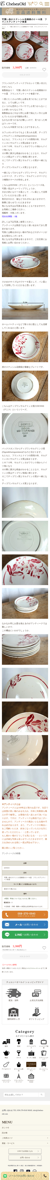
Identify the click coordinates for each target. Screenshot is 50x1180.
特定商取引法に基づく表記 (15, 1165)
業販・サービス (25, 1143)
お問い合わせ (25, 1157)
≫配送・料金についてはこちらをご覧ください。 (21, 898)
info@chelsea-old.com (34, 968)
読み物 (4, 1133)
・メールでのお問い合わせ (20, 1175)
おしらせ (5, 1128)
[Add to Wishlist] (44, 70)
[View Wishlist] (36, 4)
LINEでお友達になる (25, 1151)
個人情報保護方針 (30, 1165)
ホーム (4, 26)
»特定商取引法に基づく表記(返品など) (14, 950)
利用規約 (39, 1165)
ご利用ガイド (25, 1138)
